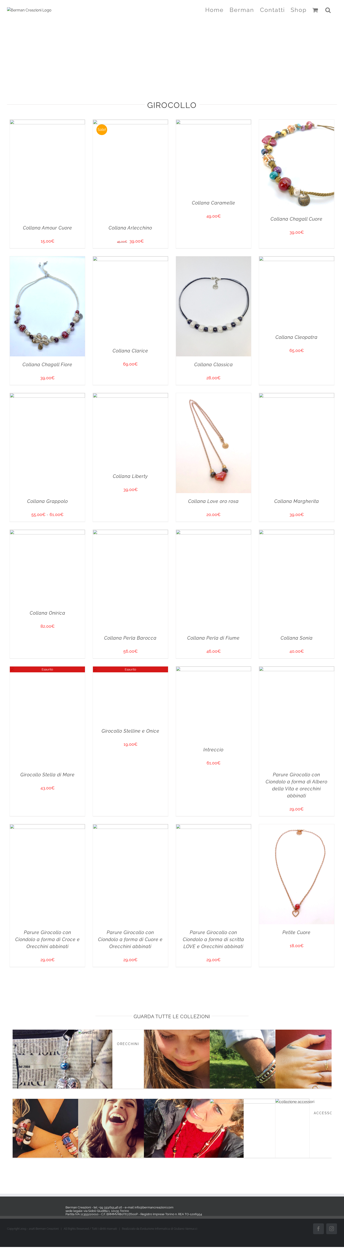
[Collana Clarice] (255, 493)
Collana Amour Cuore (88, 284)
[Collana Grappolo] (88, 878)
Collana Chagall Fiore (89, 655)
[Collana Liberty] (255, 878)
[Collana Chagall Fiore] (88, 493)
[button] (328, 10)
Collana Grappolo (89, 1040)
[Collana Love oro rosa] (88, 1071)
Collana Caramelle (89, 437)
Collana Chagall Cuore (255, 462)
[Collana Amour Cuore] (88, 122)
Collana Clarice (255, 633)
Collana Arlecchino (255, 284)
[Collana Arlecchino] (255, 122)
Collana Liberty (255, 1000)
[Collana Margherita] (255, 1071)
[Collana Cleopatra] (255, 686)
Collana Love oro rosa (89, 1232)
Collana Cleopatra (255, 805)
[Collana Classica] (88, 686)
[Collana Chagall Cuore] (255, 315)
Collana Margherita (255, 1232)
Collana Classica (89, 847)
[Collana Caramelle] (88, 315)
